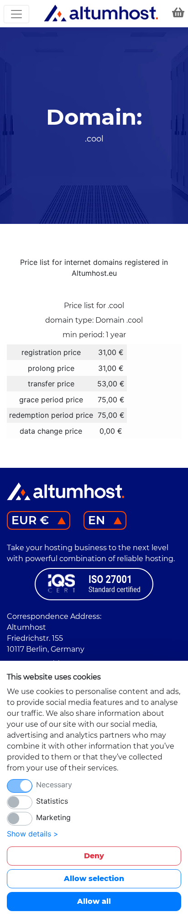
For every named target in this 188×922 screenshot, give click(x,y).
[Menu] (16, 14)
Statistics (52, 800)
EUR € (30, 520)
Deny (94, 855)
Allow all (94, 901)
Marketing (53, 817)
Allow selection (94, 878)
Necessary (54, 784)
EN (96, 520)
